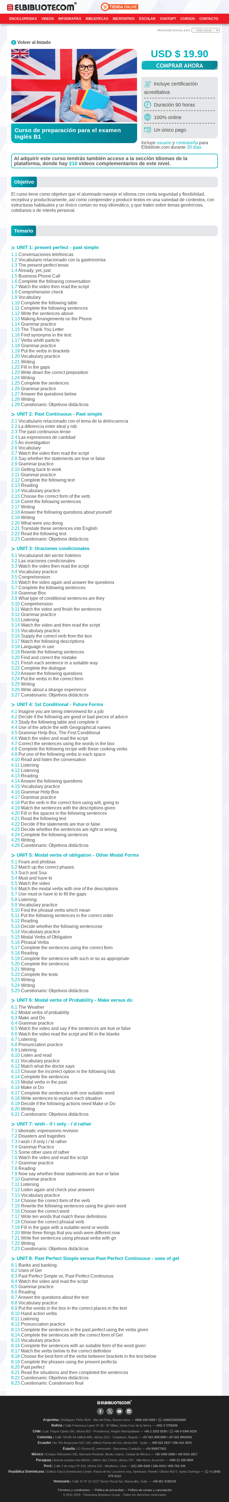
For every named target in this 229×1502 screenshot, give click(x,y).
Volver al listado (33, 42)
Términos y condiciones (74, 1490)
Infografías (69, 19)
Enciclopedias (23, 19)
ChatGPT (168, 19)
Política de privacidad (109, 1490)
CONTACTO (208, 19)
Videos (47, 19)
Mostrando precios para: (175, 30)
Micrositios (124, 19)
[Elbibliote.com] (114, 1403)
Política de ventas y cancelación (150, 1490)
